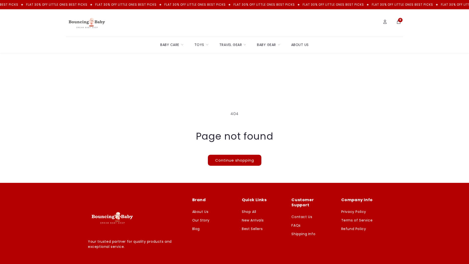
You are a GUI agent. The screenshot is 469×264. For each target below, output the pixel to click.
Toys (199, 44)
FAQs (295, 225)
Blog (196, 228)
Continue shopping (234, 160)
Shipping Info (303, 233)
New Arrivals (253, 220)
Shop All (249, 211)
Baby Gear (266, 44)
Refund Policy (353, 228)
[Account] (385, 23)
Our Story (201, 220)
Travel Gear (230, 44)
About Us (300, 44)
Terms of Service (357, 220)
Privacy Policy (353, 211)
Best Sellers (252, 228)
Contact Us (301, 216)
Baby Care (169, 44)
